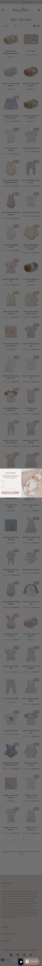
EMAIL (3, 486)
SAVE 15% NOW (10, 492)
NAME (3, 480)
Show (21, 962)
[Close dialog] (40, 470)
